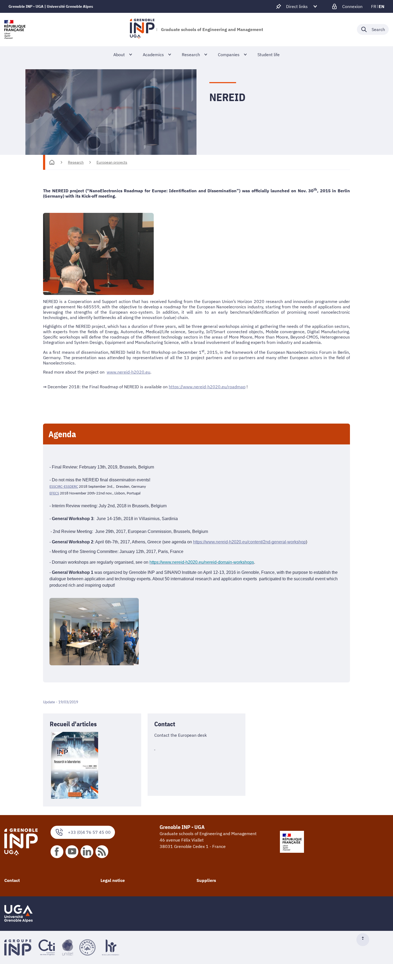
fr (373, 6)
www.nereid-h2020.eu (128, 372)
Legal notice (113, 880)
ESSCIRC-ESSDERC (63, 487)
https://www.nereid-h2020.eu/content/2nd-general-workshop (249, 542)
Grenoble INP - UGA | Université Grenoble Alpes (51, 6)
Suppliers (206, 880)
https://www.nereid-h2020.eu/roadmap (207, 386)
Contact (12, 880)
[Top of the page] (364, 939)
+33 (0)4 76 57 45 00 (89, 832)
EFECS (54, 493)
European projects (112, 162)
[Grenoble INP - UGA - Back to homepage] (142, 29)
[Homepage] (52, 162)
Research (76, 162)
